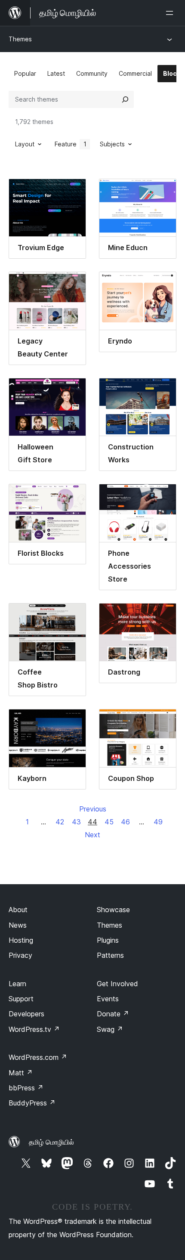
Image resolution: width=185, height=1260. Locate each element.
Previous (92, 809)
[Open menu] (171, 13)
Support (21, 998)
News (18, 925)
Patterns (110, 955)
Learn (17, 983)
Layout (24, 144)
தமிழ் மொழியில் (51, 1142)
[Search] (125, 99)
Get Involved (117, 983)
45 (109, 821)
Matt (21, 1072)
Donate (113, 1013)
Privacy (20, 955)
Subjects (112, 144)
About (18, 909)
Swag (110, 1029)
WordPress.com (38, 1057)
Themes (20, 39)
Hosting (21, 940)
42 (60, 821)
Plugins (108, 940)
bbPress (26, 1088)
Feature (70, 144)
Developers (26, 1013)
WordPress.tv (34, 1029)
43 (76, 821)
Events (108, 998)
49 (158, 821)
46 (125, 821)
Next (92, 834)
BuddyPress (32, 1103)
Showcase (113, 909)
